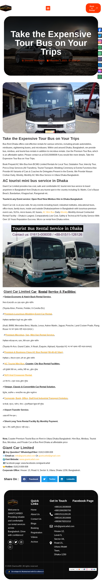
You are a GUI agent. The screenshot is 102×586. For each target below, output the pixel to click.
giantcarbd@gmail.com (49, 456)
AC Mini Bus (48, 212)
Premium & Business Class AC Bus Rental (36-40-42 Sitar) (33, 352)
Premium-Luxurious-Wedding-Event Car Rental (28, 314)
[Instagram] (21, 542)
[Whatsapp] (10, 547)
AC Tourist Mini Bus (14, 364)
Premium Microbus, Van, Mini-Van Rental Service (29, 335)
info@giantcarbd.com (25, 456)
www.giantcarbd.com (30, 459)
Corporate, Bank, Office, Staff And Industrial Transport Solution (36, 398)
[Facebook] (10, 542)
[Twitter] (15, 542)
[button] (48, 8)
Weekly (64, 212)
